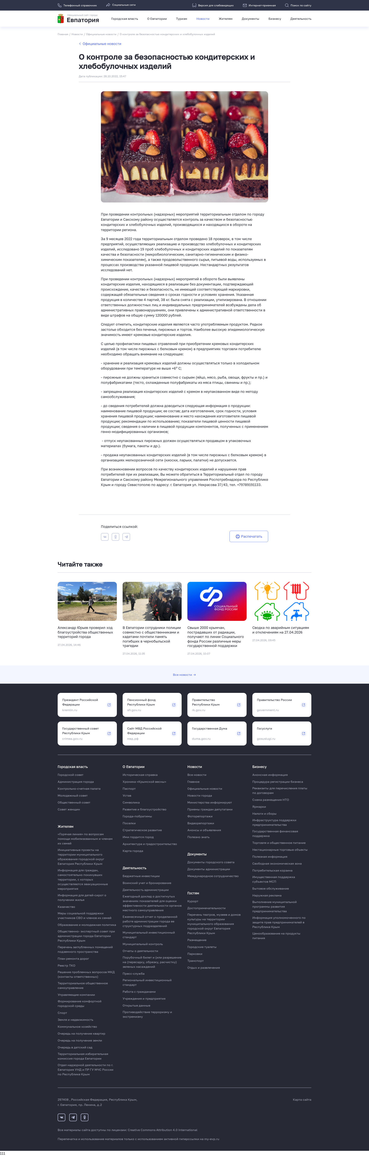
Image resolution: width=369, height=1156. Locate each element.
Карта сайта (302, 1099)
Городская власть (124, 19)
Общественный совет (74, 802)
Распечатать (251, 536)
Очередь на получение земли (80, 1040)
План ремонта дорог (73, 958)
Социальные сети (124, 4)
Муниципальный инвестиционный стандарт (149, 934)
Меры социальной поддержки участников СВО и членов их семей (84, 915)
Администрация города (76, 782)
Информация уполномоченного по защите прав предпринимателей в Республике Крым (279, 922)
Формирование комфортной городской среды (79, 1003)
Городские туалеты (202, 947)
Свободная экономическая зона (277, 863)
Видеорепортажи (200, 823)
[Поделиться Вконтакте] (105, 537)
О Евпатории (157, 19)
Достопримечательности (206, 908)
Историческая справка (140, 775)
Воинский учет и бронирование (147, 883)
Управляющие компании (76, 995)
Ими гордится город (138, 837)
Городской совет (70, 775)
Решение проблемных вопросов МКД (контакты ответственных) (86, 974)
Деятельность (300, 19)
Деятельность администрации (146, 890)
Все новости (182, 675)
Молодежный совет (73, 795)
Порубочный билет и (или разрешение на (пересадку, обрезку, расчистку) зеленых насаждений (152, 962)
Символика (131, 802)
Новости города (199, 795)
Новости (202, 19)
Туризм (181, 19)
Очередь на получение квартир (81, 1033)
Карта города (133, 851)
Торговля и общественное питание (279, 843)
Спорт (62, 1013)
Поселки (129, 823)
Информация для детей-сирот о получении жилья (82, 897)
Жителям (226, 19)
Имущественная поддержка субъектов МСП (273, 879)
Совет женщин (69, 809)
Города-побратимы (137, 816)
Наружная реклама (267, 895)
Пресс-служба (134, 973)
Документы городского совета (210, 862)
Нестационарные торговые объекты (280, 850)
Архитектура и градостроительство (150, 844)
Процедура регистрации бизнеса (277, 782)
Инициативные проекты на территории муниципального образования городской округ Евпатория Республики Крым (81, 857)
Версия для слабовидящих (216, 5)
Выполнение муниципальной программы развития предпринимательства (274, 906)
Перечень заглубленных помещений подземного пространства (85, 949)
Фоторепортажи (200, 816)
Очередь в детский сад (75, 1047)
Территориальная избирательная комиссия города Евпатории (83, 1056)
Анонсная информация (270, 775)
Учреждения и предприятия (144, 998)
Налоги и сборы (264, 813)
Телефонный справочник (80, 5)
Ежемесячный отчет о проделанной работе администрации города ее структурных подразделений (150, 921)
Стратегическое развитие (142, 830)
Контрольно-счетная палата (79, 788)
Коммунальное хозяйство (77, 1026)
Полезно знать (198, 837)
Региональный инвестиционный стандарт (147, 982)
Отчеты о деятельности (140, 951)
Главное (193, 782)
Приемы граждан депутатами (210, 809)
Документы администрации (208, 869)
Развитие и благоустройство (144, 809)
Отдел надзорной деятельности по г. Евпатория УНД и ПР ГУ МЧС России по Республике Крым (85, 1069)
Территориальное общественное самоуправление (83, 985)
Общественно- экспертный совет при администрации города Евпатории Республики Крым (86, 935)
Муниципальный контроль (143, 944)
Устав (127, 795)
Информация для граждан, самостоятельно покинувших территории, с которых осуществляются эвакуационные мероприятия (83, 879)
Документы (250, 19)
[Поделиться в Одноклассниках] (115, 537)
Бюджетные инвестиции (141, 876)
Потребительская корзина (272, 870)
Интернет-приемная (262, 5)
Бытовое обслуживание (270, 888)
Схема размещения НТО (270, 800)
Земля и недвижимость (75, 1020)
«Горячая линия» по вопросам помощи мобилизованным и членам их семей (85, 838)
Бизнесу (274, 19)
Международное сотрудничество (213, 876)
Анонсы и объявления (204, 830)
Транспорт (195, 961)
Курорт (192, 901)
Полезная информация (269, 856)
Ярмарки (259, 807)
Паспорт (129, 788)
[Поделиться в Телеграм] (126, 537)
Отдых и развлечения (203, 967)
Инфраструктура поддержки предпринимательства (274, 822)
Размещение (196, 940)
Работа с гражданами (139, 991)
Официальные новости (102, 43)
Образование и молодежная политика (87, 925)
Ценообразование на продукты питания (276, 935)
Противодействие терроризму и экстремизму (147, 1014)
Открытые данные (136, 1005)
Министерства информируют (209, 802)
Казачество (66, 907)
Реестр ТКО (66, 965)
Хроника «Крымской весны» (144, 782)
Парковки (194, 954)
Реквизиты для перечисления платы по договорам (279, 790)
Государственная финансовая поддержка (275, 833)
